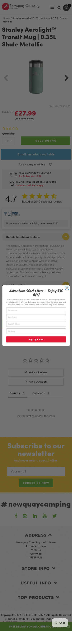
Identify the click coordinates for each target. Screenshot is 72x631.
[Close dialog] (67, 288)
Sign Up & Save (36, 339)
